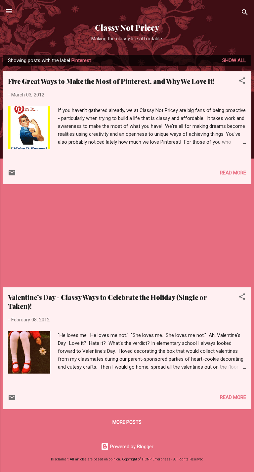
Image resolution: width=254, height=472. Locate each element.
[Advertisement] (127, 236)
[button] (242, 82)
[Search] (245, 13)
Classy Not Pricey (127, 27)
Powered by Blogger (131, 447)
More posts (127, 422)
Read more (233, 173)
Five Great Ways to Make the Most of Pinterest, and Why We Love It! (111, 81)
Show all (234, 60)
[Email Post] (12, 175)
